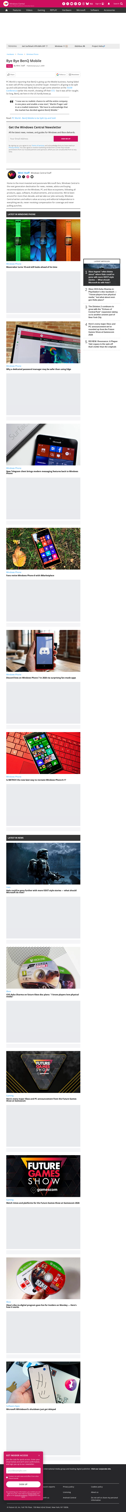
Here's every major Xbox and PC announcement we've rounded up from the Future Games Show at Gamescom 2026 (101, 329)
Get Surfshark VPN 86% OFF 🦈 (35, 46)
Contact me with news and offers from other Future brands (24, 1477)
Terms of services (38, 145)
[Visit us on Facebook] (63, 3)
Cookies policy (97, 1487)
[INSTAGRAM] (28, 176)
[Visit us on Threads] (83, 3)
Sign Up (23, 1484)
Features (17, 10)
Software (95, 10)
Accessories (109, 10)
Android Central (69, 1497)
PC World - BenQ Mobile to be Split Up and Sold (34, 118)
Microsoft (81, 10)
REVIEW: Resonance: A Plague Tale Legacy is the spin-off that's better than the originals (103, 344)
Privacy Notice (14, 147)
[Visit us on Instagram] (75, 3)
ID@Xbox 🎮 (80, 46)
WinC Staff (20, 65)
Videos (29, 10)
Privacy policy (68, 1487)
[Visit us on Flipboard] (79, 3)
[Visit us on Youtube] (71, 3)
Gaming (41, 10)
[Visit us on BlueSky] (87, 3)
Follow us (62, 74)
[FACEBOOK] (20, 176)
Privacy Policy (32, 1493)
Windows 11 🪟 (61, 46)
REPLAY (53, 10)
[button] (118, 3)
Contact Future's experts (45, 1487)
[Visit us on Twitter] (67, 3)
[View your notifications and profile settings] (108, 3)
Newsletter (75, 74)
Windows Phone (32, 54)
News (9, 66)
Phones (20, 54)
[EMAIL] (33, 176)
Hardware (66, 10)
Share (12, 74)
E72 (53, 90)
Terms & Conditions (21, 1495)
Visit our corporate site (101, 1469)
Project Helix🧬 (98, 46)
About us (94, 1492)
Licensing (67, 1492)
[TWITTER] (24, 176)
